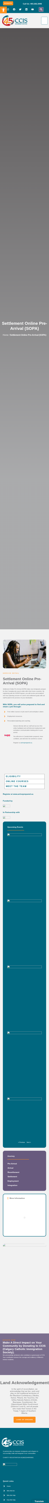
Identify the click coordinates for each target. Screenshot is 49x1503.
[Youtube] (32, 9)
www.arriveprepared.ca (23, 794)
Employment (13, 1181)
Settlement (12, 1177)
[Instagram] (8, 9)
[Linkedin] (26, 9)
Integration (12, 1185)
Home (5, 335)
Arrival (10, 1168)
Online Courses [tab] (17, 781)
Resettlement (13, 1172)
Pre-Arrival (12, 1164)
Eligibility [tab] (13, 776)
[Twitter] (20, 9)
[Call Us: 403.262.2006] (19, 3)
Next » (29, 1142)
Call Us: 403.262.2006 (32, 4)
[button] (41, 9)
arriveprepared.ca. (26, 742)
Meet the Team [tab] (16, 786)
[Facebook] (14, 9)
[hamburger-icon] (44, 21)
